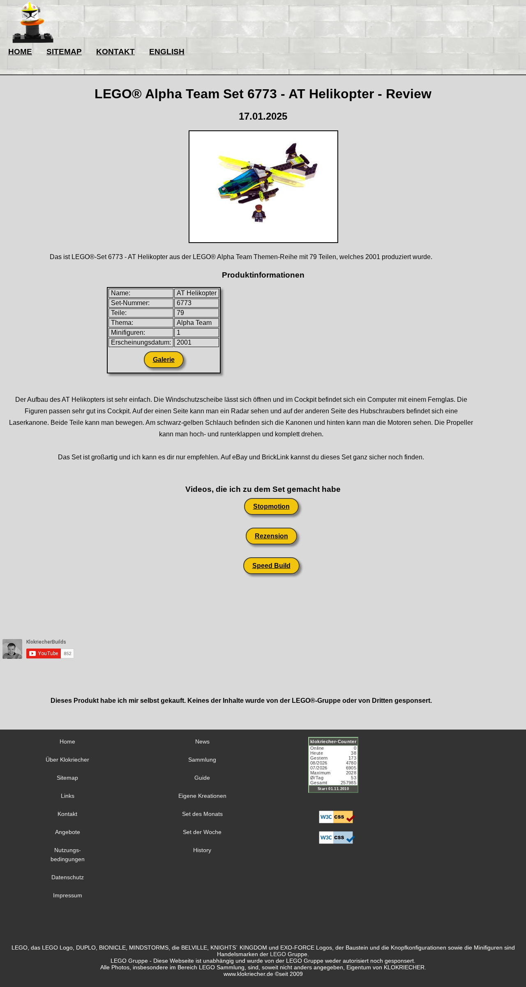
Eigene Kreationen (202, 795)
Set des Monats (202, 814)
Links (67, 795)
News (202, 741)
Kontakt (67, 814)
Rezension (271, 536)
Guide (202, 777)
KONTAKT (115, 51)
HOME (20, 51)
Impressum (67, 895)
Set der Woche (202, 832)
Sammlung (202, 759)
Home (67, 741)
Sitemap (67, 777)
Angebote (67, 832)
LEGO (278, 954)
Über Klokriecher (67, 759)
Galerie (164, 359)
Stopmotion (271, 506)
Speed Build (271, 565)
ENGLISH (167, 51)
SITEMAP (64, 51)
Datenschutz (67, 877)
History (202, 850)
